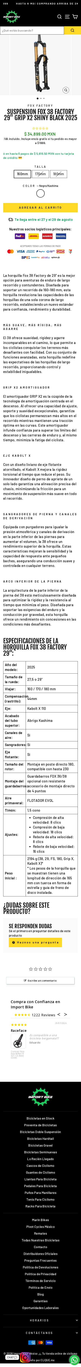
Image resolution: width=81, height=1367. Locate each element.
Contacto (40, 1247)
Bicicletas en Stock (41, 1118)
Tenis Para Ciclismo (40, 1199)
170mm (40, 174)
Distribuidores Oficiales (40, 1253)
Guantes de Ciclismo (40, 1172)
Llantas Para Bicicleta (40, 1179)
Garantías (40, 1301)
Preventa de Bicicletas (40, 1125)
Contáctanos (39, 1333)
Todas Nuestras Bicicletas (41, 1240)
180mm (58, 174)
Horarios (39, 1320)
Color (40, 185)
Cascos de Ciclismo (40, 1165)
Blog (40, 1294)
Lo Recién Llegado (40, 1159)
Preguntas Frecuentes (40, 1260)
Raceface (19, 1030)
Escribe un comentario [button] (42, 980)
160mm (22, 174)
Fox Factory (40, 105)
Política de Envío (41, 1287)
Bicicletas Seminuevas (40, 1152)
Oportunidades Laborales (40, 1308)
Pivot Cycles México (40, 1226)
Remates (40, 1233)
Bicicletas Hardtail (40, 1138)
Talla (40, 166)
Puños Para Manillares (41, 1192)
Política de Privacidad (40, 1274)
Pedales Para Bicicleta (40, 1186)
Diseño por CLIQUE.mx (40, 1360)
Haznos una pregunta (37, 942)
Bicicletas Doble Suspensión (40, 1132)
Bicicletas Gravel (40, 1145)
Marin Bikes (40, 1220)
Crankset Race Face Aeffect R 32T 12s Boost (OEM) (17, 1055)
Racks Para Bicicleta (40, 1206)
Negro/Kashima (40, 193)
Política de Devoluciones (40, 1267)
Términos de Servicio (40, 1281)
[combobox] (32, 30)
